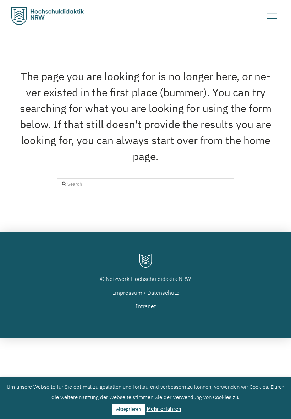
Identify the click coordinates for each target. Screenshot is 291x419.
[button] (272, 16)
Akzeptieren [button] (128, 409)
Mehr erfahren (164, 409)
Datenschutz (163, 292)
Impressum (127, 292)
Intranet (146, 306)
